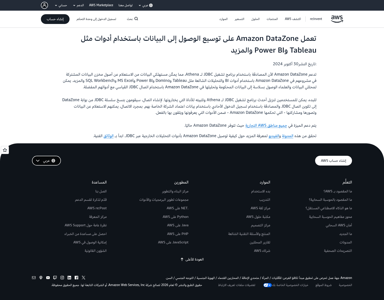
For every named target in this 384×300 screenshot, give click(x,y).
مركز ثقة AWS (260, 208)
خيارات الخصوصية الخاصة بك (290, 285)
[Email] (34, 278)
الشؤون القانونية (96, 250)
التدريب (264, 199)
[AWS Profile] (44, 5)
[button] (292, 19)
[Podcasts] (41, 278)
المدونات (346, 242)
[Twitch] (55, 278)
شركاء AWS (262, 250)
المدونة (287, 136)
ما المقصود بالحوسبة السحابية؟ (330, 199)
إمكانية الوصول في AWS (90, 242)
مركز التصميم (260, 225)
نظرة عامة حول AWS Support (86, 225)
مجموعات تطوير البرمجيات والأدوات (163, 199)
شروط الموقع (324, 285)
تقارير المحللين (260, 242)
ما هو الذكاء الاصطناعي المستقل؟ (329, 208)
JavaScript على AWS (173, 242)
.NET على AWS (177, 208)
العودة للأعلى (195, 259)
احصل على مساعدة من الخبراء (85, 234)
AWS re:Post (97, 208)
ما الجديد (345, 234)
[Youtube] (48, 278)
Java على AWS (177, 225)
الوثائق (109, 136)
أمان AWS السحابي (339, 225)
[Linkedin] (69, 278)
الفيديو (274, 136)
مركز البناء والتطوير (175, 191)
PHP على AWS (177, 234)
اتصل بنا (101, 191)
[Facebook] (76, 278)
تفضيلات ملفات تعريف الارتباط (236, 285)
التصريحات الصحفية (338, 250)
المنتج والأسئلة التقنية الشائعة (249, 234)
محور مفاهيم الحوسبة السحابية (330, 216)
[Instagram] (62, 278)
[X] (83, 278)
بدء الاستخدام (260, 191)
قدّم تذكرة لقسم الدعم (91, 199)
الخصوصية (345, 285)
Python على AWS (175, 216)
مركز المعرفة (98, 216)
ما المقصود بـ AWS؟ (338, 191)
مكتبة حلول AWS (258, 216)
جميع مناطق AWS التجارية (266, 125)
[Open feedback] (5, 150)
